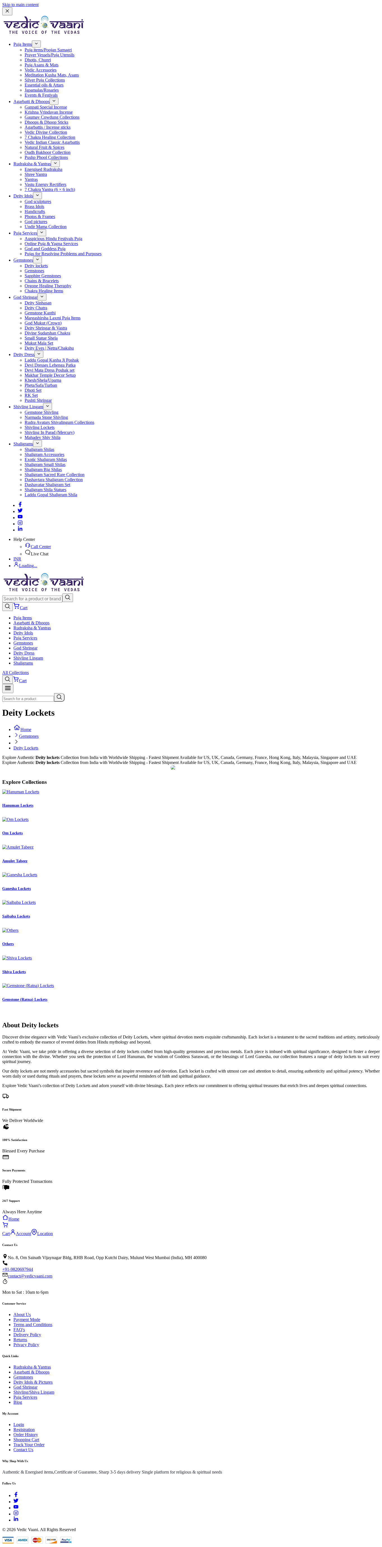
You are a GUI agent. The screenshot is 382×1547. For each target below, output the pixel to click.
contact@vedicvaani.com (30, 1276)
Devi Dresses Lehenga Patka (50, 365)
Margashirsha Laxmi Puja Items (53, 318)
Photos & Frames (40, 216)
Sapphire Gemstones (43, 275)
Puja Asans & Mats (41, 65)
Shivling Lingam (28, 406)
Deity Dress (23, 354)
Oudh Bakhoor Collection (47, 152)
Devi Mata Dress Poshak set (49, 370)
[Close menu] (7, 11)
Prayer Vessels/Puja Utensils (49, 54)
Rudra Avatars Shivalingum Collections (59, 422)
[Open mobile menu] (7, 688)
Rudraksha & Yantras (32, 163)
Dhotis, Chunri (38, 60)
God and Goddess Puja (45, 248)
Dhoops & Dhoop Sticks (46, 122)
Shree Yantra (36, 174)
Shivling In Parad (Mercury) (49, 432)
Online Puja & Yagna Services (51, 243)
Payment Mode (26, 1319)
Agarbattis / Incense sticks (47, 127)
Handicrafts (35, 211)
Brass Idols (34, 206)
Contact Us (23, 1449)
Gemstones (23, 260)
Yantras (31, 179)
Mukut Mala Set (39, 343)
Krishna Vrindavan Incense (49, 112)
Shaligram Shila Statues (45, 489)
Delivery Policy (27, 1334)
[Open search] (7, 606)
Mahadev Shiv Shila (42, 437)
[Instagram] (20, 523)
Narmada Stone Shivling (46, 417)
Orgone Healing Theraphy (48, 285)
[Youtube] (20, 517)
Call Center (41, 546)
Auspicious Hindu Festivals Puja (53, 238)
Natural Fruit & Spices (44, 147)
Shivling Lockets (40, 427)
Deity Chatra (36, 307)
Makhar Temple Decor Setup (50, 375)
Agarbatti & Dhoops (31, 101)
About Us (22, 1314)
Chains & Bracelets (42, 280)
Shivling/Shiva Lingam (33, 1392)
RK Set (31, 395)
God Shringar (25, 297)
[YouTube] (15, 1507)
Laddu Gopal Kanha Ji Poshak (52, 360)
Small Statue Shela (41, 338)
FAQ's (19, 1329)
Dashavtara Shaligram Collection (54, 479)
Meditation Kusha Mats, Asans (52, 75)
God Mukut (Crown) (43, 323)
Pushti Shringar (38, 400)
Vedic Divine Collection (46, 132)
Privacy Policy (26, 1344)
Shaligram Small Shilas (45, 464)
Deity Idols (23, 196)
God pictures (36, 221)
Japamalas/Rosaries (42, 90)
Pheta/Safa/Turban (41, 385)
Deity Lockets (25, 748)
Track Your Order (28, 1444)
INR (17, 559)
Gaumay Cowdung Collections (52, 117)
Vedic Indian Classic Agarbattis (52, 142)
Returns (20, 1339)
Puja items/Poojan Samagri (48, 49)
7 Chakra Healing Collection (50, 137)
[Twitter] (20, 511)
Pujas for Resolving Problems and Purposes (63, 253)
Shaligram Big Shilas (43, 469)
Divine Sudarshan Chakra (47, 333)
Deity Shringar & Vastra (46, 328)
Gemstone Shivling (41, 412)
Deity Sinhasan (38, 302)
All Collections (15, 672)
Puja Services (25, 233)
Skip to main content (20, 4)
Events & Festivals (41, 95)
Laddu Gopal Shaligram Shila (51, 494)
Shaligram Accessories (44, 454)
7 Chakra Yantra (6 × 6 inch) (50, 189)
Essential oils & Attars (44, 85)
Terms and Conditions (32, 1324)
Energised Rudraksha (43, 169)
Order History (25, 1434)
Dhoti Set (33, 390)
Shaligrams (23, 443)
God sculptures (38, 201)
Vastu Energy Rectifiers (45, 184)
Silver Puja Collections (45, 80)
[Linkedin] (20, 529)
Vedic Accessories (40, 70)
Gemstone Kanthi (40, 313)
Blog (17, 1402)
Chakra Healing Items (44, 290)
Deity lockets (36, 265)
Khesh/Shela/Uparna (43, 380)
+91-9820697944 (17, 1269)
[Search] (67, 597)
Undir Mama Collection (46, 226)
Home (25, 729)
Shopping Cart (26, 1439)
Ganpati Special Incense (46, 107)
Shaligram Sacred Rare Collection (54, 474)
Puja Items (22, 44)
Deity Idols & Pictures (33, 1382)
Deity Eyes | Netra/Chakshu (49, 348)
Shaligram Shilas (39, 449)
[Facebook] (20, 505)
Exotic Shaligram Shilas (46, 459)
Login (18, 1424)
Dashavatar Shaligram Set (47, 484)
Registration (24, 1429)
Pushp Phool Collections (46, 157)
